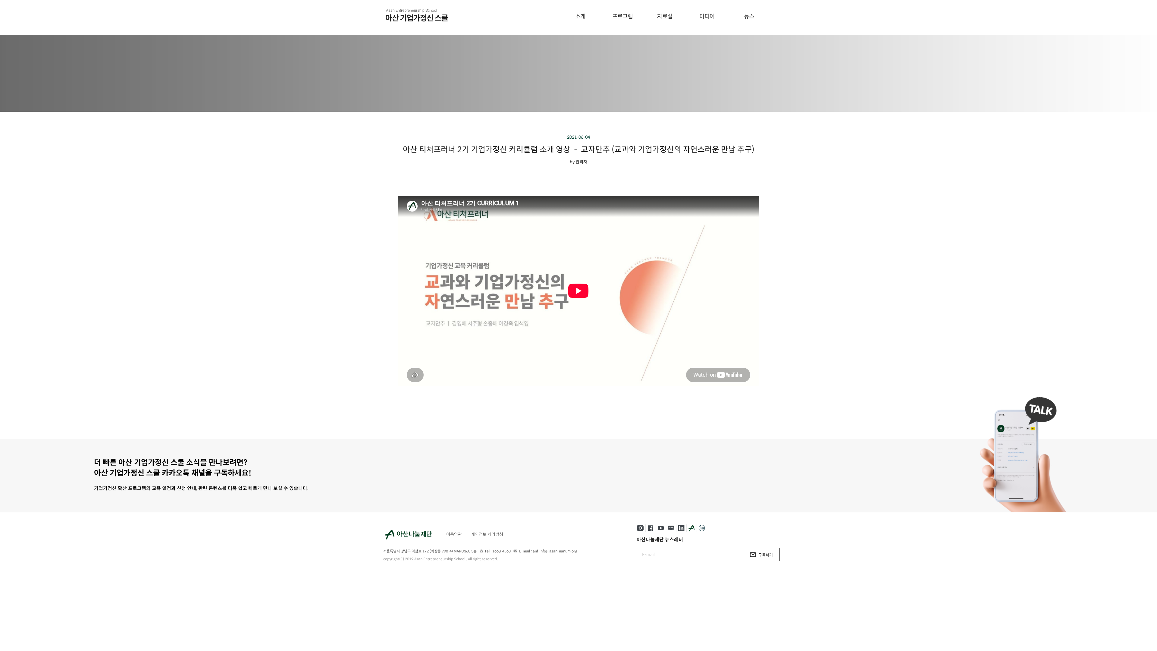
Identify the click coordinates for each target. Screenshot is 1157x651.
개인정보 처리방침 (487, 534)
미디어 (707, 16)
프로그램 (622, 16)
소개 (580, 16)
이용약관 (454, 534)
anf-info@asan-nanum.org (555, 551)
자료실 (665, 16)
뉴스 (749, 16)
